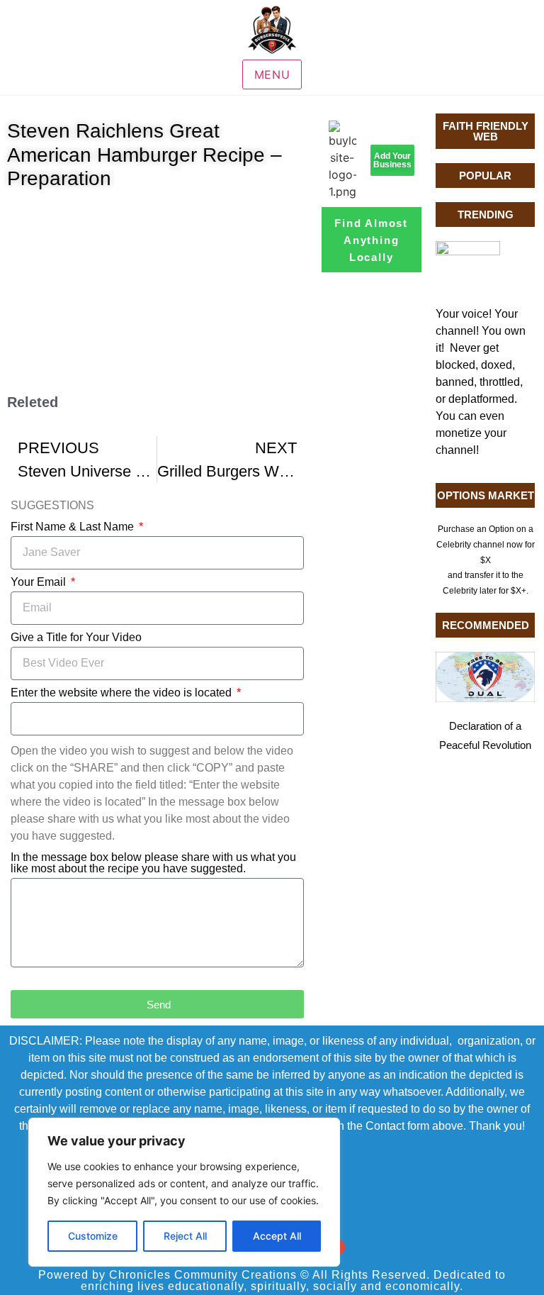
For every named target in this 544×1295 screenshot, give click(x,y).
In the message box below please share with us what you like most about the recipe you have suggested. (153, 863)
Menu (272, 74)
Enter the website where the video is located (122, 693)
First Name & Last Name (74, 527)
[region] (184, 1192)
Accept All (277, 1236)
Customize (93, 1236)
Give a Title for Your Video (76, 637)
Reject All (185, 1236)
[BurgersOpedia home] (272, 30)
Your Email (40, 582)
